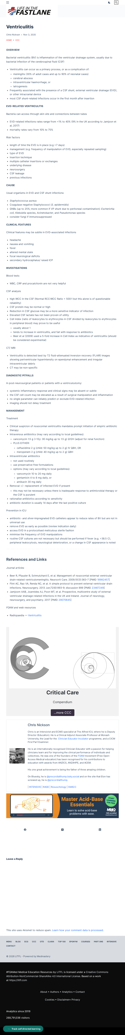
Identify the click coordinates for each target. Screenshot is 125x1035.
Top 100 (62, 941)
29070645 (65, 599)
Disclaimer (63, 999)
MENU (9, 941)
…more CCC (62, 712)
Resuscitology (58, 786)
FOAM (81, 755)
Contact (10, 946)
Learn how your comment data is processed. (78, 930)
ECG (26, 941)
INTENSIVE (35, 786)
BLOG (18, 941)
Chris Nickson (39, 725)
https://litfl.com (18, 980)
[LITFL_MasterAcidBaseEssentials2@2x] (62, 805)
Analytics (67, 991)
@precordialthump (57, 780)
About (43, 991)
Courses (85, 941)
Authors (54, 991)
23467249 (98, 587)
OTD (42, 941)
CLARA (51, 941)
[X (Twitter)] (62, 830)
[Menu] (7, 2)
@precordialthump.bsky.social (63, 776)
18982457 (103, 579)
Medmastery (43, 956)
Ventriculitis (34, 615)
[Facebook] (25, 830)
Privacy (75, 999)
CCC (34, 941)
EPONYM (73, 941)
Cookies (50, 999)
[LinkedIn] (100, 830)
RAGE (46, 786)
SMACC (72, 786)
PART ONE (98, 941)
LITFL (60, 972)
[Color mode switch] (109, 2)
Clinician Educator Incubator (73, 738)
